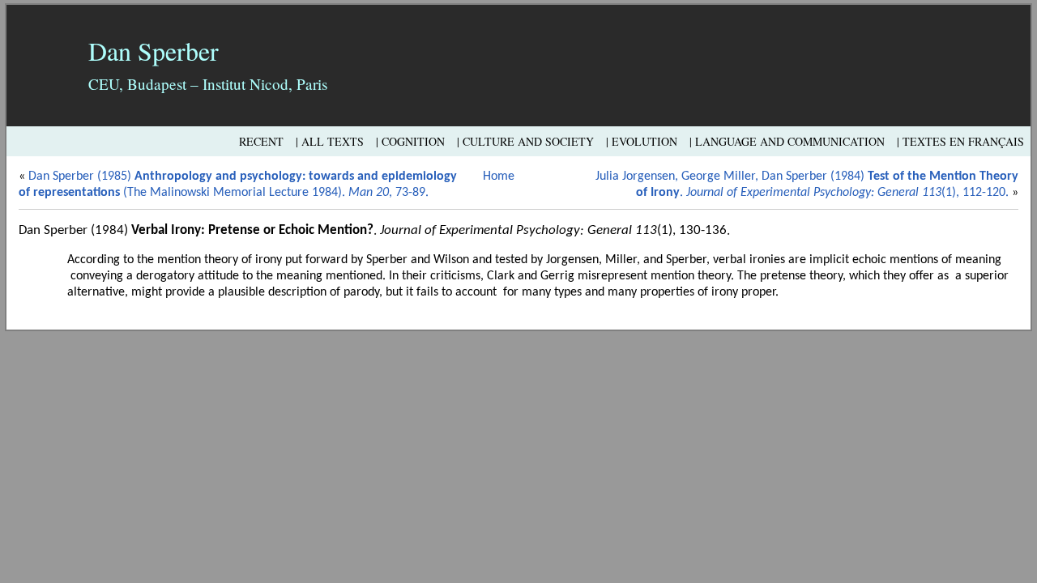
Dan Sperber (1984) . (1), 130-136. (374, 230)
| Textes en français (960, 141)
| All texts (330, 141)
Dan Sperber (153, 50)
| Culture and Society (525, 141)
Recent (261, 141)
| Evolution (641, 141)
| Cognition (410, 141)
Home (498, 176)
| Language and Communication (787, 141)
